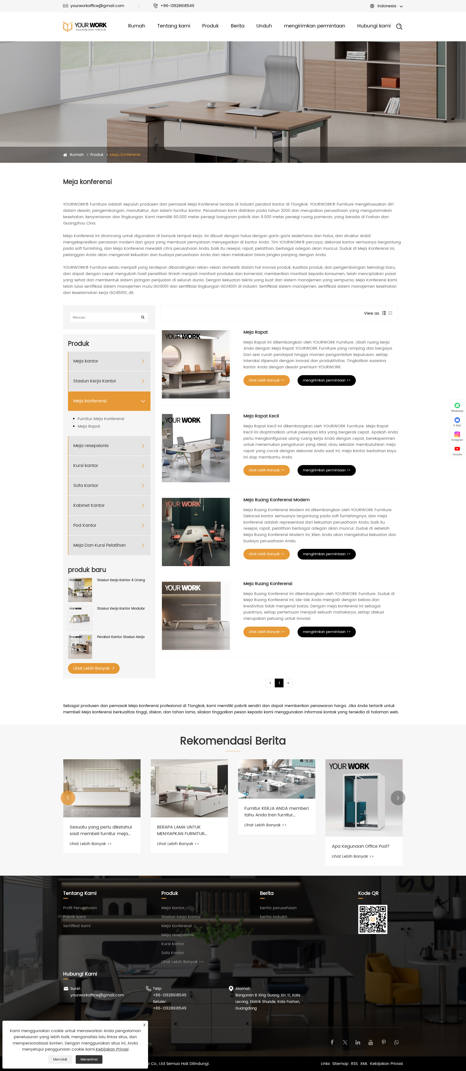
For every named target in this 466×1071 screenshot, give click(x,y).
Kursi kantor (85, 466)
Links (325, 1064)
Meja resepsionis (90, 446)
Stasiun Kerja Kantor (94, 381)
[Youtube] (370, 1042)
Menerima (89, 1059)
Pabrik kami (74, 917)
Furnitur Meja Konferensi (101, 419)
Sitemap (340, 1064)
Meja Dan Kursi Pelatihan (99, 545)
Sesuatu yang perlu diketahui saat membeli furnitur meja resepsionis (101, 830)
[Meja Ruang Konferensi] (196, 616)
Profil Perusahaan (80, 908)
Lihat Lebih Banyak (92, 668)
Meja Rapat (89, 426)
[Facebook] (332, 1042)
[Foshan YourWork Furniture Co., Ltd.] (85, 27)
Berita (237, 26)
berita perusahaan (278, 908)
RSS (354, 1064)
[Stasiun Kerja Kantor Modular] (80, 618)
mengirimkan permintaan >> (326, 380)
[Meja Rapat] (196, 364)
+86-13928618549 (173, 6)
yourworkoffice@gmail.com (93, 6)
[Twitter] (345, 1042)
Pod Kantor (85, 525)
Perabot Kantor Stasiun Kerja (120, 637)
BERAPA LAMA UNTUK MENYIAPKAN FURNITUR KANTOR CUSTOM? (181, 830)
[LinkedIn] (357, 1042)
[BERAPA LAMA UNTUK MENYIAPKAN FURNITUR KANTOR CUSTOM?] (189, 788)
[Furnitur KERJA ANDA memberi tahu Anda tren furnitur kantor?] (276, 778)
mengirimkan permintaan (314, 26)
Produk (210, 26)
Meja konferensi (125, 155)
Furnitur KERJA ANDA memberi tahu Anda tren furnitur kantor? (276, 811)
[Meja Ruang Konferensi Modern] (196, 532)
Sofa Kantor (85, 486)
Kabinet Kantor (89, 505)
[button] (68, 798)
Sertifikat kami (77, 926)
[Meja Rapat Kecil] (196, 448)
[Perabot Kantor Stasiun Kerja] (80, 646)
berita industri (273, 917)
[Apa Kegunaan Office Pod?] (364, 798)
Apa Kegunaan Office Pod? (361, 846)
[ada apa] (396, 1042)
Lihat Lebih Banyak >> (266, 380)
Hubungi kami (374, 26)
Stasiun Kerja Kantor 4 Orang (121, 580)
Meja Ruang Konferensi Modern (276, 499)
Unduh (264, 26)
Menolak (60, 1059)
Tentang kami (173, 26)
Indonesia (386, 6)
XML (364, 1064)
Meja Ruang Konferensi (267, 583)
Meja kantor (85, 361)
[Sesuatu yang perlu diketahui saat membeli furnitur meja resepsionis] (102, 788)
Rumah (136, 26)
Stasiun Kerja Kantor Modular (121, 608)
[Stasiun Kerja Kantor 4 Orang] (80, 590)
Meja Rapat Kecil (261, 416)
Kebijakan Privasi (386, 1064)
